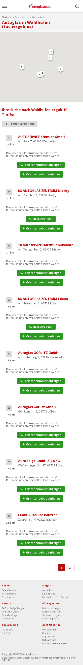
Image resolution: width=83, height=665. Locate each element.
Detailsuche (8, 597)
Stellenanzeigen (51, 615)
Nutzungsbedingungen (54, 643)
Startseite (7, 17)
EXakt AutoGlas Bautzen (38, 515)
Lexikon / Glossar (11, 611)
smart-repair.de (61, 657)
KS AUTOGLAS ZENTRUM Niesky (43, 190)
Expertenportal (50, 618)
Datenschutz (49, 639)
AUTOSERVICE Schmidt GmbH (41, 137)
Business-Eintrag (51, 611)
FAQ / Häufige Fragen (13, 608)
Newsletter (8, 618)
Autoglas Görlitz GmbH (37, 407)
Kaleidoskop (48, 593)
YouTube (7, 632)
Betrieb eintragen (51, 608)
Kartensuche (9, 593)
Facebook (7, 629)
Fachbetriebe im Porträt (55, 597)
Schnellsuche (22, 17)
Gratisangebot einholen (42, 174)
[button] (50, 59)
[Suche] (76, 6)
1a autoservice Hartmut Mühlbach (46, 245)
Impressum (48, 636)
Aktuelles (47, 590)
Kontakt (46, 632)
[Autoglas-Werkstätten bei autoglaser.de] (41, 6)
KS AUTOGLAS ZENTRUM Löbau (43, 299)
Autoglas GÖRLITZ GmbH (38, 352)
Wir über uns (49, 629)
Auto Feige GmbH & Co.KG (39, 461)
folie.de (6, 659)
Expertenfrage (10, 615)
